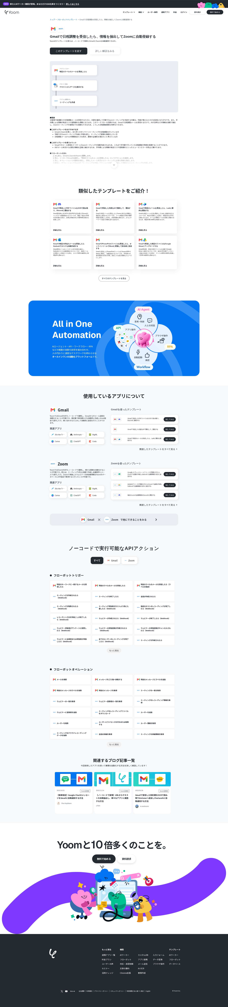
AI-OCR (141, 968)
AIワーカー (124, 955)
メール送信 (142, 964)
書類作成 (142, 973)
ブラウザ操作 (158, 964)
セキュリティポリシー (117, 991)
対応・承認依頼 (126, 964)
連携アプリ (165, 12)
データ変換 (157, 959)
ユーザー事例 (152, 12)
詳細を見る (57, 230)
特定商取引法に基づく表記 (135, 991)
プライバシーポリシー (101, 991)
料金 (175, 12)
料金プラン (106, 959)
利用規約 (89, 991)
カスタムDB (143, 955)
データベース (174, 964)
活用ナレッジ (107, 973)
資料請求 (126, 859)
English (148, 991)
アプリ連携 (142, 959)
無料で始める (104, 859)
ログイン (183, 12)
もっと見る (114, 650)
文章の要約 (124, 968)
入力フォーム (158, 955)
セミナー (105, 968)
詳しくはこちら (72, 4)
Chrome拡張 (125, 973)
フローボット (125, 959)
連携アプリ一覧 (108, 955)
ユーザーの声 (107, 964)
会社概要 (81, 991)
